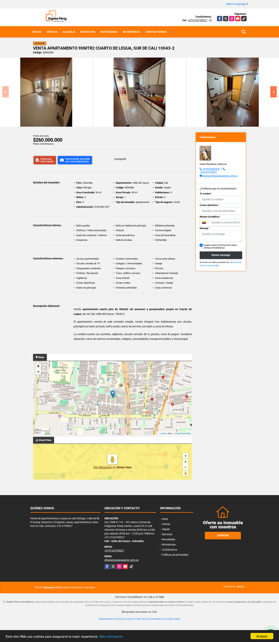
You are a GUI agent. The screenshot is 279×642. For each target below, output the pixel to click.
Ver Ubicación (103, 467)
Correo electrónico (210, 205)
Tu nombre (206, 193)
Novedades (109, 31)
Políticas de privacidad (175, 554)
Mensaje (205, 228)
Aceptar (261, 636)
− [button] (38, 371)
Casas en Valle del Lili (137, 619)
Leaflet (163, 433)
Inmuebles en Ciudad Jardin (165, 619)
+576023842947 (211, 169)
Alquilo (69, 31)
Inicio (36, 31)
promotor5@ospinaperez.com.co (220, 175)
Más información (111, 636)
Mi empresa (131, 31)
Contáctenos (156, 31)
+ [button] (38, 366)
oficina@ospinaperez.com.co (121, 560)
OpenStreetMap (183, 433)
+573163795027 (197, 20)
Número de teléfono (210, 216)
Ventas (52, 31)
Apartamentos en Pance (111, 619)
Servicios (87, 31)
